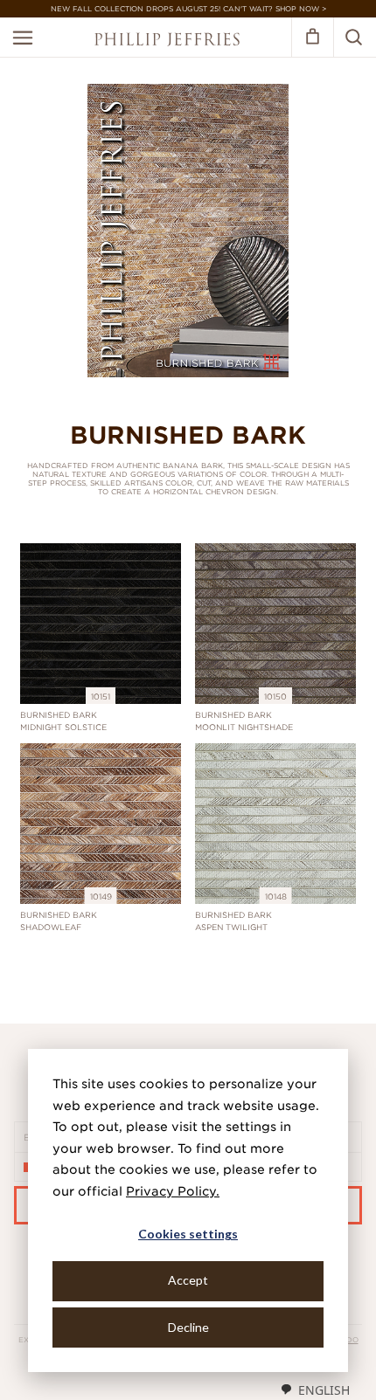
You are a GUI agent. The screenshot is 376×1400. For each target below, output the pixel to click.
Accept (188, 1279)
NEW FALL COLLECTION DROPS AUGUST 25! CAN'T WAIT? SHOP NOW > (188, 8)
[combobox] (315, 1389)
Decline (188, 1327)
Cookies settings (188, 1233)
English (324, 1390)
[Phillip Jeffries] (167, 41)
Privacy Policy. (172, 1191)
